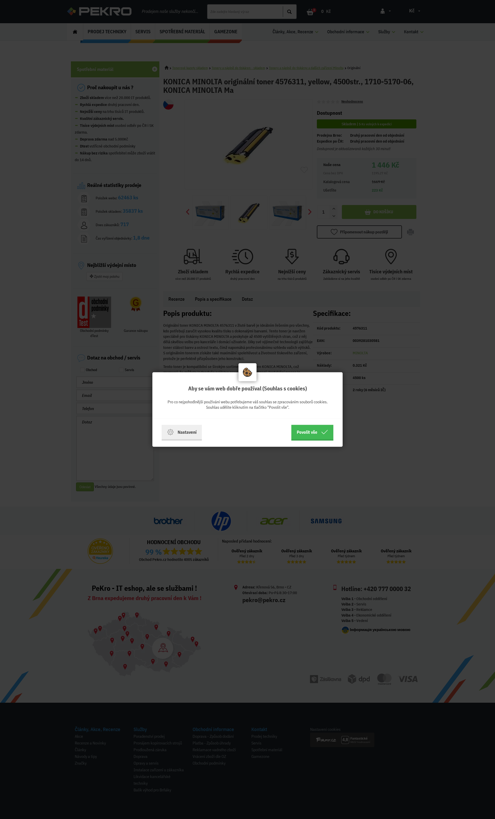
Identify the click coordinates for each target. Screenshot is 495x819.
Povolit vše (307, 432)
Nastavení (187, 432)
